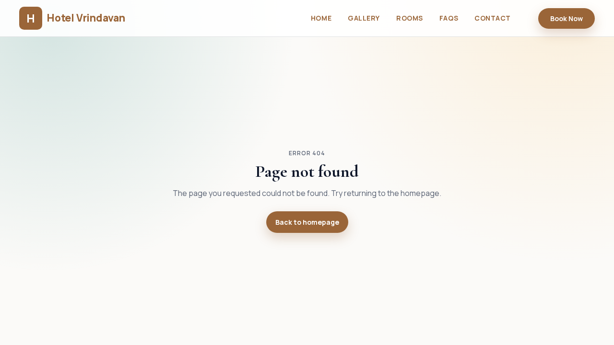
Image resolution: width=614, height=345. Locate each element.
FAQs (448, 18)
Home (321, 18)
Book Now (566, 18)
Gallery (364, 18)
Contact (492, 18)
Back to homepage (307, 222)
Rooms (409, 18)
